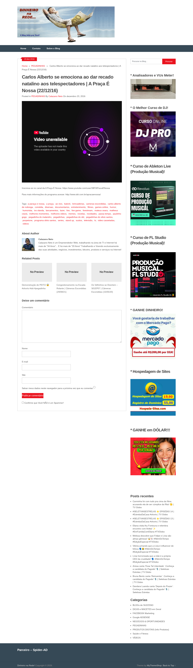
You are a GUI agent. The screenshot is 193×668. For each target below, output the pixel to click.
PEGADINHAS (38, 66)
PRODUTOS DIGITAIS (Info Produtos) (151, 629)
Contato (36, 48)
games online (101, 207)
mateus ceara (101, 210)
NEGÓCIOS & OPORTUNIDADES (149, 621)
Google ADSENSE (141, 617)
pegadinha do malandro (40, 217)
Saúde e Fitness (140, 633)
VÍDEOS (137, 637)
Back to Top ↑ (169, 665)
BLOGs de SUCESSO (143, 605)
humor (113, 207)
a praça (50, 204)
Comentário (27, 307)
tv (95, 220)
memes (72, 214)
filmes (90, 207)
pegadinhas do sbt (75, 217)
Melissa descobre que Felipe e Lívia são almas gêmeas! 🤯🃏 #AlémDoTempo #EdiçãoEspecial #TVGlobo (152, 539)
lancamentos (52, 210)
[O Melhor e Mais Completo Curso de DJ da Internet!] (153, 156)
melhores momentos (39, 214)
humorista (27, 210)
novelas (81, 214)
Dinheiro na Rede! (26, 665)
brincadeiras (78, 204)
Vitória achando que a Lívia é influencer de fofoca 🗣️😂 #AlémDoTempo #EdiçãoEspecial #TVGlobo (153, 549)
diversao (49, 207)
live (68, 210)
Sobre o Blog (53, 48)
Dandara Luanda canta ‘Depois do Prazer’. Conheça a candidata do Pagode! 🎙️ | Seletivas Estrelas (153, 589)
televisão (88, 220)
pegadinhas (59, 217)
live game (76, 210)
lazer (62, 210)
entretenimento (78, 207)
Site (23, 375)
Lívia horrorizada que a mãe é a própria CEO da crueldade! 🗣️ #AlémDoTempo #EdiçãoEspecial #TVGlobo (152, 559)
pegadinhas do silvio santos (99, 217)
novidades (92, 214)
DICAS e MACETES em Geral (147, 609)
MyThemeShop (154, 665)
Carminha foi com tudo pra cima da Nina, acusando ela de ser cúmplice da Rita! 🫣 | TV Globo (153, 504)
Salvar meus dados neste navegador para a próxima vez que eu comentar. (57, 388)
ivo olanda (39, 210)
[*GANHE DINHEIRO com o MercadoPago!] (153, 358)
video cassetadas (106, 220)
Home (23, 48)
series (61, 220)
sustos (79, 220)
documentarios (62, 207)
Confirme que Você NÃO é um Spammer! (44, 403)
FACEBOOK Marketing (143, 613)
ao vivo (58, 204)
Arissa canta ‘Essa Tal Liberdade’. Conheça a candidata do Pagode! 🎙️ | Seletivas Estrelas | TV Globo (153, 569)
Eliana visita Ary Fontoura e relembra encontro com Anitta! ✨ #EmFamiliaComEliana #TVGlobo (150, 528)
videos (26, 223)
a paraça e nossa (36, 204)
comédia (39, 207)
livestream (88, 210)
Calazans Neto (56, 96)
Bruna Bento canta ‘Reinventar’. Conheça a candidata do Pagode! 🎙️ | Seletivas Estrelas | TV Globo (154, 579)
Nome (25, 348)
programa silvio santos (45, 220)
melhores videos (58, 214)
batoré (67, 204)
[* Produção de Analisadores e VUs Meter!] (153, 98)
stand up (70, 220)
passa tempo (105, 214)
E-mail (25, 361)
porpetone (27, 220)
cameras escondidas (96, 204)
